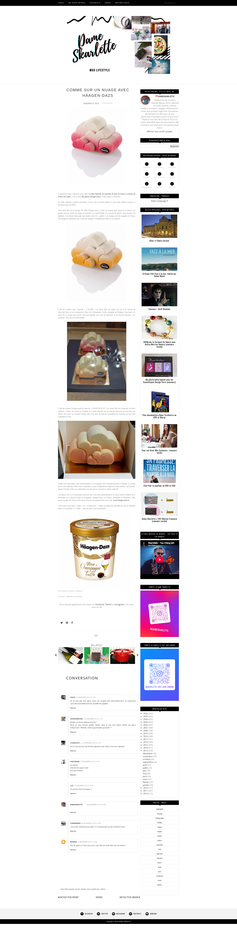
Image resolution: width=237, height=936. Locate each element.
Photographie (160, 818)
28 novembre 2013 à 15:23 (91, 823)
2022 (145, 725)
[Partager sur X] (60, 623)
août (145, 765)
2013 (145, 750)
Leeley (72, 697)
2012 (145, 788)
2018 (145, 736)
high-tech (160, 853)
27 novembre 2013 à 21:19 (93, 719)
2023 (145, 722)
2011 (145, 790)
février (146, 782)
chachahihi (74, 761)
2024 (145, 719)
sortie (159, 880)
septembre (148, 762)
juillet (145, 768)
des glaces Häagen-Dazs (91, 197)
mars (145, 779)
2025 (145, 716)
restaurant (159, 876)
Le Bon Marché (95, 194)
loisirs (160, 862)
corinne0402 (75, 823)
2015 (145, 745)
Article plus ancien (129, 897)
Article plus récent (69, 897)
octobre (147, 759)
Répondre (73, 708)
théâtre (159, 885)
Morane (73, 842)
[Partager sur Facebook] (71, 623)
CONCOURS (159, 809)
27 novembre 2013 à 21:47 (90, 761)
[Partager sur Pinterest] (66, 623)
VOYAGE (159, 822)
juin (145, 770)
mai (145, 773)
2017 (145, 739)
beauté (160, 831)
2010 (145, 793)
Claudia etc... (75, 743)
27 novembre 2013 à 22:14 (83, 786)
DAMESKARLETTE (76, 805)
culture (159, 840)
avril (145, 776)
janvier (146, 785)
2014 (145, 747)
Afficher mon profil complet (159, 131)
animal (160, 827)
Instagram (119, 604)
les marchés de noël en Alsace (113, 194)
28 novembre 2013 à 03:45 (96, 805)
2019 (145, 733)
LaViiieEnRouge (76, 719)
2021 (145, 727)
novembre (148, 756)
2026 (145, 713)
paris (159, 871)
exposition (160, 845)
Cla (71, 786)
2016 (145, 742)
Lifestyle (159, 813)
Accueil (99, 897)
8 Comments (107, 103)
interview (159, 858)
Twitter (108, 604)
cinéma (159, 836)
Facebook (99, 604)
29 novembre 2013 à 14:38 (87, 842)
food (96, 635)
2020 (145, 730)
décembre (148, 753)
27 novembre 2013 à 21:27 (91, 743)
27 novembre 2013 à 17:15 (86, 697)
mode (159, 867)
